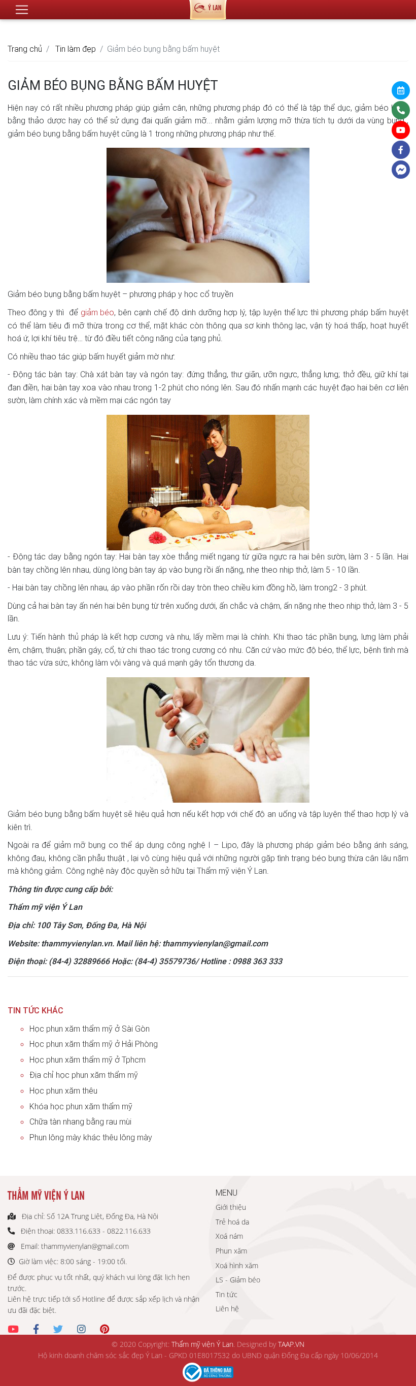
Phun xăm (231, 1251)
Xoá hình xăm (237, 1265)
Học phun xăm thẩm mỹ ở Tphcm (87, 1059)
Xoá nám (229, 1236)
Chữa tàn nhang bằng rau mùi (80, 1121)
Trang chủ (25, 49)
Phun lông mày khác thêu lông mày (90, 1137)
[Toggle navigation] (22, 9)
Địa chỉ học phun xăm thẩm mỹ (83, 1075)
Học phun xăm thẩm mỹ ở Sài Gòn (89, 1029)
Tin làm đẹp (75, 49)
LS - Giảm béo (238, 1279)
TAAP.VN (291, 1344)
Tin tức (226, 1294)
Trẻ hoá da (232, 1222)
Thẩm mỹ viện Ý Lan (202, 1344)
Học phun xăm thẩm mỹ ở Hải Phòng (93, 1044)
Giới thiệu (231, 1207)
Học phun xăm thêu (63, 1090)
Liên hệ (227, 1308)
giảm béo (98, 312)
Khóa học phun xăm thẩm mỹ (80, 1106)
